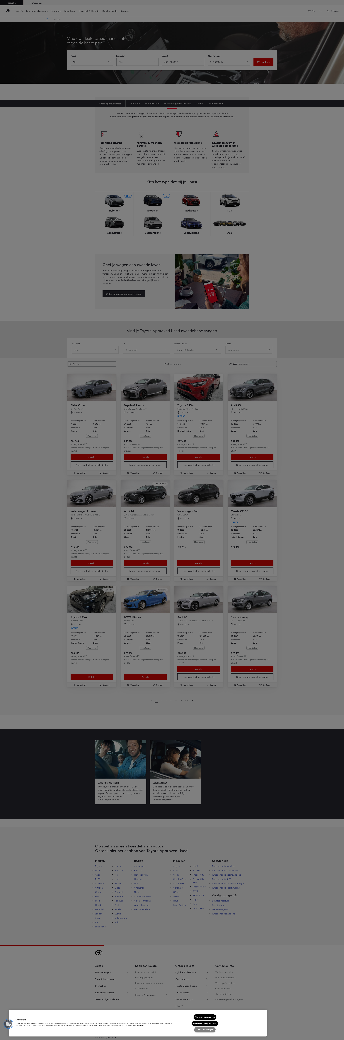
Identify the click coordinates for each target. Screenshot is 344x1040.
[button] (8, 1024)
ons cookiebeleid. (139, 1025)
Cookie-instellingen (205, 1029)
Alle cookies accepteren (205, 1017)
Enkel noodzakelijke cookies (204, 1023)
